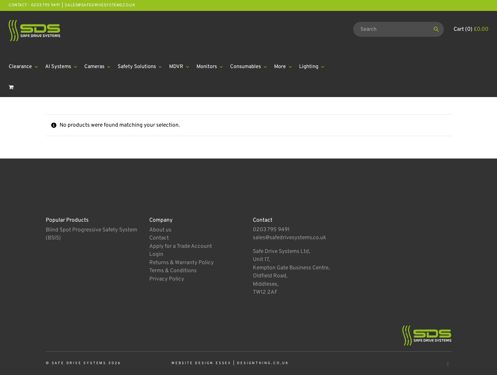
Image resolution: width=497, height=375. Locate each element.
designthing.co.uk (263, 363)
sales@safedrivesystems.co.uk (100, 5)
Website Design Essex (201, 363)
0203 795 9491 (271, 229)
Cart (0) (471, 29)
